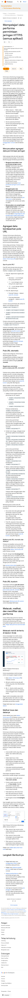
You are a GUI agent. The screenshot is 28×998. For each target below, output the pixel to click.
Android (14, 68)
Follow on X (3, 945)
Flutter (6, 71)
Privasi (9, 991)
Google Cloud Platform (6, 983)
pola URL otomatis (13, 295)
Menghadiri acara (5, 949)
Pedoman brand (4, 965)
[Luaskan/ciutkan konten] (13, 46)
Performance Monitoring (11, 8)
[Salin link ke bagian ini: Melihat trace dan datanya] (11, 712)
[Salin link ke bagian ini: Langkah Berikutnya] (4, 858)
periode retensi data (11, 565)
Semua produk (4, 985)
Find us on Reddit (5, 943)
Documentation (6, 6)
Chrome (3, 978)
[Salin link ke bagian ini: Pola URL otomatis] (20, 351)
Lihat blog (3, 940)
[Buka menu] (2, 1)
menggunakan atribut (11, 863)
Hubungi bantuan (5, 956)
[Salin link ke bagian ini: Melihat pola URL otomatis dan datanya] (9, 541)
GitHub (2, 934)
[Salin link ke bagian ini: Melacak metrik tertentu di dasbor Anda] (17, 633)
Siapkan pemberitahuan (12, 873)
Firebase (5, 13)
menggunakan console (9, 142)
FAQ (2, 967)
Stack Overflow (4, 958)
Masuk (24, 1)
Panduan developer (5, 925)
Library (2, 932)
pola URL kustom (15, 331)
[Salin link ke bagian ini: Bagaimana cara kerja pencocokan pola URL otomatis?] (4, 370)
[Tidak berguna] (21, 18)
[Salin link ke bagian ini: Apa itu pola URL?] (16, 264)
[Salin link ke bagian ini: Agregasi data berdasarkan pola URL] (8, 232)
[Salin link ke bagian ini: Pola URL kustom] (18, 582)
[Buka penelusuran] (18, 2)
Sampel (3, 930)
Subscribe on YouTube (6, 947)
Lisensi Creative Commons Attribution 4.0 (16, 909)
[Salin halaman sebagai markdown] (9, 42)
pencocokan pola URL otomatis (11, 590)
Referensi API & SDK (5, 927)
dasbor (8, 259)
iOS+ (7, 68)
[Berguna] (19, 18)
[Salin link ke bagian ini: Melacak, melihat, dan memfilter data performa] (14, 614)
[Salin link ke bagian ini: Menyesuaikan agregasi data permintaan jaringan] (4, 153)
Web (21, 68)
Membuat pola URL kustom (17, 601)
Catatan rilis (4, 962)
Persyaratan (4, 991)
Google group (4, 960)
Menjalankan (20, 15)
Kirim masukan (8, 21)
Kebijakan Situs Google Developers (11, 913)
